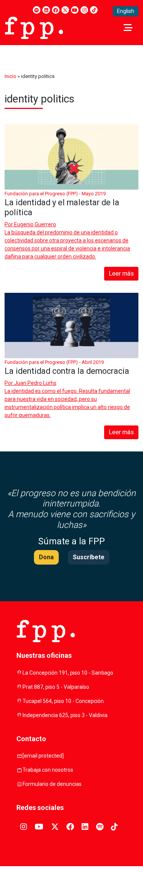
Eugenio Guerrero (35, 224)
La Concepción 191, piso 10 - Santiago (67, 673)
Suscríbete (88, 557)
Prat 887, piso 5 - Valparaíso (55, 687)
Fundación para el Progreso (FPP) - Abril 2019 (54, 362)
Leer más (121, 273)
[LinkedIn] (46, 10)
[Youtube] (75, 10)
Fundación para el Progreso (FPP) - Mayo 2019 (55, 193)
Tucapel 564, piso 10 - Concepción (63, 701)
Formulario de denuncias (52, 784)
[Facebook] (55, 10)
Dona (46, 557)
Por (30, 224)
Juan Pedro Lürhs (35, 383)
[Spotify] (36, 10)
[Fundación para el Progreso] (34, 27)
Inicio (10, 76)
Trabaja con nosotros (47, 770)
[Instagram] (84, 10)
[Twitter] (65, 10)
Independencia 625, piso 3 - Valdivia (65, 715)
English (125, 11)
